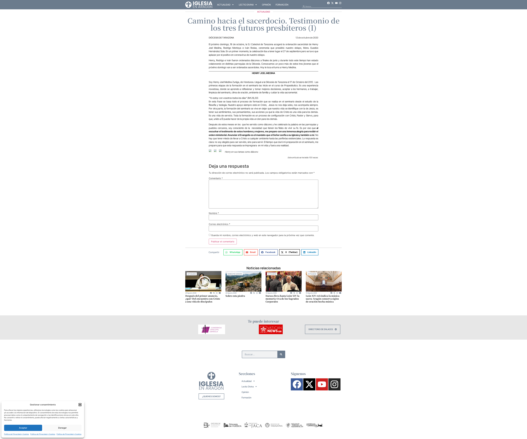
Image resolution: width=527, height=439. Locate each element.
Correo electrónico (219, 224)
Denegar (62, 428)
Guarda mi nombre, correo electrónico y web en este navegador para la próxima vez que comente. (262, 235)
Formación (282, 4)
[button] (80, 404)
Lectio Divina (246, 4)
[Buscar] (281, 354)
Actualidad (223, 4)
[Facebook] (328, 3)
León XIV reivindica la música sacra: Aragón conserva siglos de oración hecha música (322, 298)
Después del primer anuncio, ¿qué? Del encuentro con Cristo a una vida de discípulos (202, 298)
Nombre (214, 213)
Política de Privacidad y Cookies (16, 434)
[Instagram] (340, 3)
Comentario (216, 178)
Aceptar (23, 428)
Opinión (266, 4)
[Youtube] (336, 3)
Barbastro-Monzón (235, 274)
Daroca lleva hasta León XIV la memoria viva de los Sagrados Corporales (282, 298)
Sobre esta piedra (235, 295)
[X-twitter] (332, 3)
